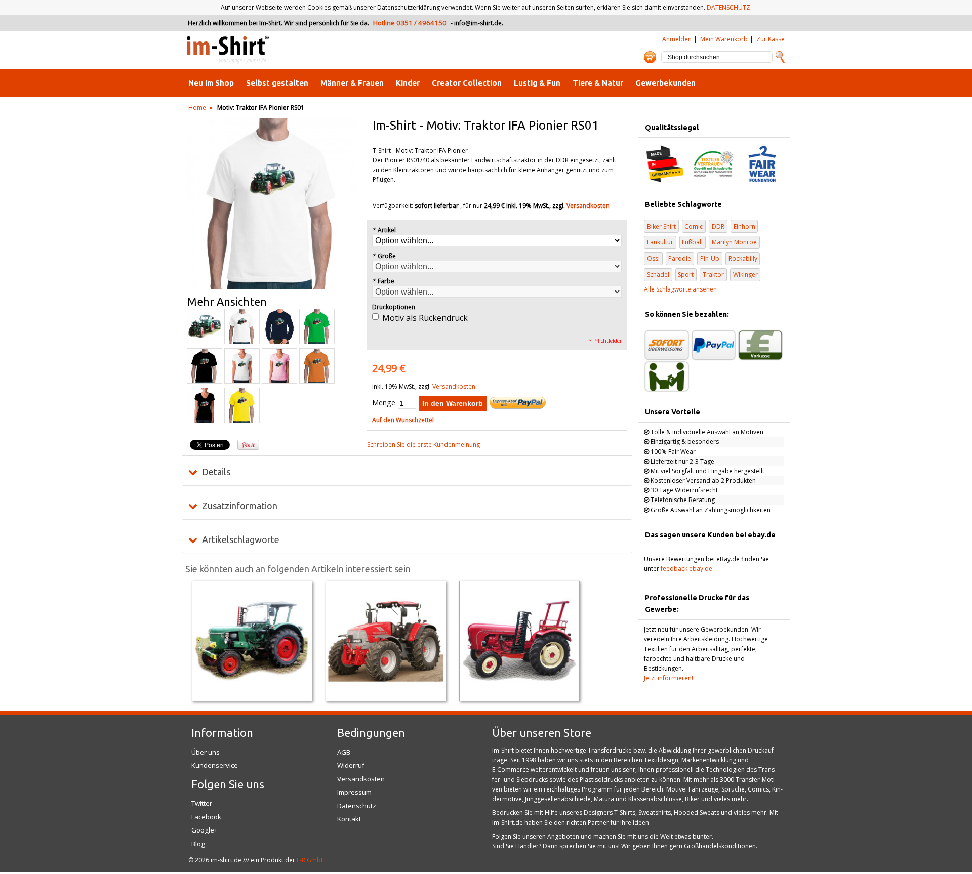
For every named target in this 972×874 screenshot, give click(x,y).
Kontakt (349, 818)
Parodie (679, 258)
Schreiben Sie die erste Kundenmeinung (423, 444)
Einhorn (744, 226)
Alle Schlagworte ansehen (680, 289)
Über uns (205, 752)
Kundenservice (214, 765)
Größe (384, 256)
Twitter (201, 803)
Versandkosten (588, 205)
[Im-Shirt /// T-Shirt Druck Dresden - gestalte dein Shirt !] (228, 50)
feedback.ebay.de (686, 568)
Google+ (204, 830)
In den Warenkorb (452, 403)
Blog (198, 843)
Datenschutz (356, 805)
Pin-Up (709, 258)
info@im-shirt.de (478, 23)
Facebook (206, 816)
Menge (383, 402)
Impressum (354, 792)
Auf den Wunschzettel (403, 419)
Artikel (384, 230)
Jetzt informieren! (668, 678)
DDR (718, 226)
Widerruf (350, 765)
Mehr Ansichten (227, 302)
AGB (343, 752)
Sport (686, 274)
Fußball (692, 242)
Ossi (653, 258)
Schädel (658, 274)
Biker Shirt (661, 226)
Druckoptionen (393, 307)
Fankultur (660, 242)
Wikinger (745, 274)
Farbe (383, 281)
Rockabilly (742, 258)
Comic (693, 226)
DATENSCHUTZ (728, 7)
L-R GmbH (311, 860)
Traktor (713, 274)
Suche (780, 57)
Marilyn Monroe (734, 242)
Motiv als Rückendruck (425, 317)
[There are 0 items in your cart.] (650, 57)
